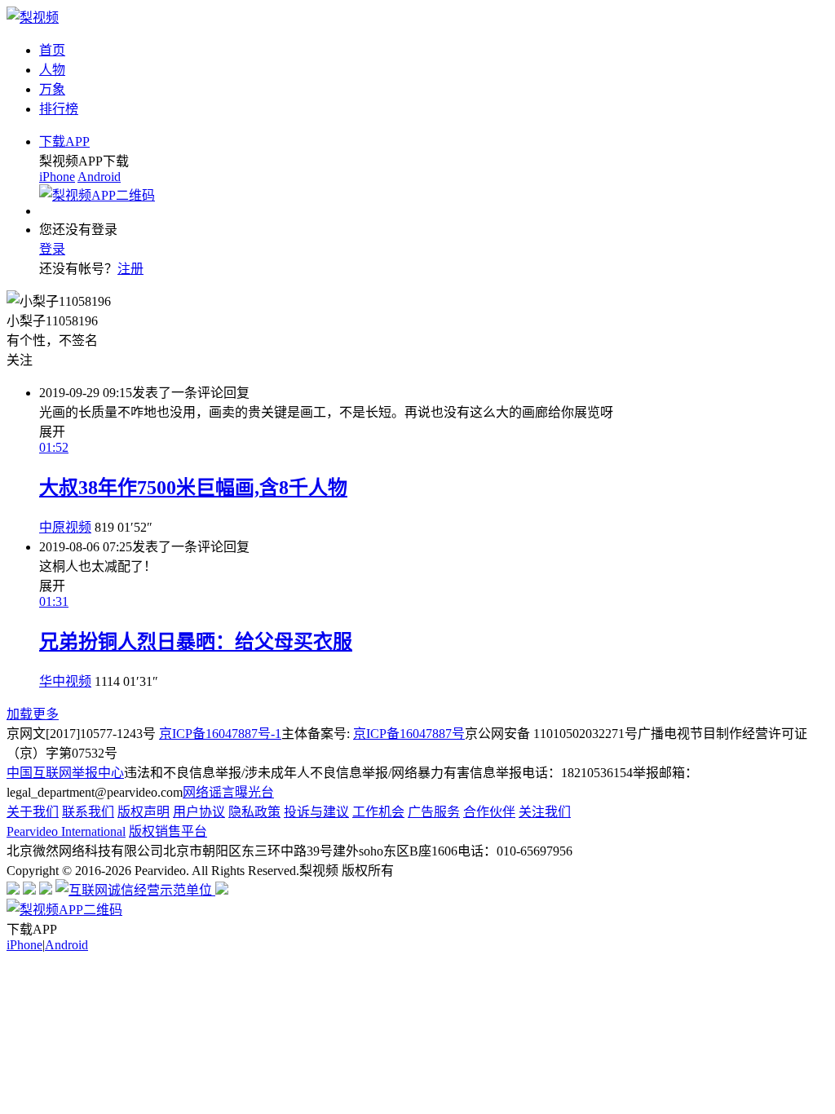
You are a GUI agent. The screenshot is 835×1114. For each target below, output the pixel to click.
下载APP (64, 141)
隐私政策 (254, 812)
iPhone (57, 176)
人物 (52, 70)
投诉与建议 (316, 812)
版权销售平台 (168, 831)
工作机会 (378, 812)
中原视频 (65, 527)
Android (99, 176)
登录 (52, 249)
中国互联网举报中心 (65, 773)
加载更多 (33, 714)
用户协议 (199, 812)
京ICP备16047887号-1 (220, 733)
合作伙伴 (489, 812)
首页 (52, 50)
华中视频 (65, 681)
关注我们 (545, 812)
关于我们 (33, 812)
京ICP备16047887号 (409, 733)
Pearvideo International (66, 831)
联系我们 (88, 812)
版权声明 (143, 812)
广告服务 (434, 812)
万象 (52, 89)
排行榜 (58, 109)
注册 (130, 269)
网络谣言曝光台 (228, 792)
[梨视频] (33, 17)
